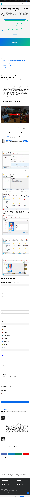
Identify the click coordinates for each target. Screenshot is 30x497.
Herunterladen (25, 141)
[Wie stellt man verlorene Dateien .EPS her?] (21, 101)
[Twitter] (11, 454)
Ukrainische (17, 411)
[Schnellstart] (28, 3)
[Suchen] (22, 3)
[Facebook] (4, 454)
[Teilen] (3, 450)
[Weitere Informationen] (10, 365)
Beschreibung (26, 496)
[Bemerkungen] (7, 390)
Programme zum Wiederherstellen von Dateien (12, 127)
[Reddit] (26, 454)
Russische (21, 411)
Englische (8, 411)
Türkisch (25, 411)
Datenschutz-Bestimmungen (11, 492)
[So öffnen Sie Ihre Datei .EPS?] (15, 278)
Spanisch (11, 411)
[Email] (18, 454)
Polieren (14, 411)
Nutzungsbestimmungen (4, 492)
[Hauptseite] (1, 4)
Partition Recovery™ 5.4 (9, 140)
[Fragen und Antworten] (9, 457)
